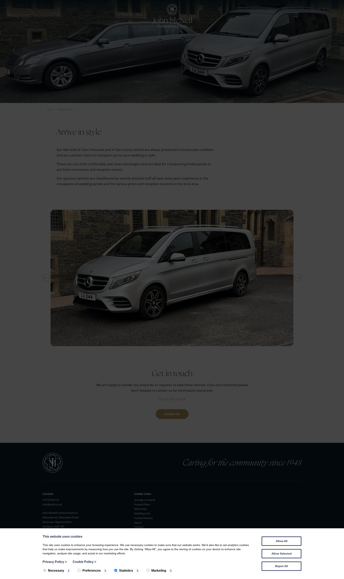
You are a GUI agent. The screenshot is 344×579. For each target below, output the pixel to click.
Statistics (126, 570)
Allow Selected (282, 553)
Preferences (91, 570)
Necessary (56, 570)
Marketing (158, 570)
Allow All (281, 541)
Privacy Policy (55, 561)
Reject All (281, 566)
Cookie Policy (84, 561)
